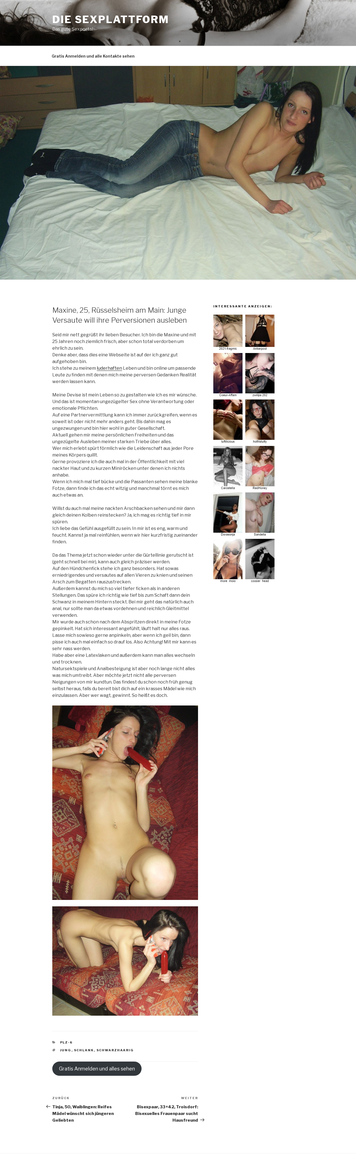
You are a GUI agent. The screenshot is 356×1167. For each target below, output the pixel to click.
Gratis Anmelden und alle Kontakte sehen (93, 56)
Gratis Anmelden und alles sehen (97, 1069)
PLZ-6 (66, 1042)
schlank (84, 1050)
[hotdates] (244, 582)
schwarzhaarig (115, 1050)
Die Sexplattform (110, 19)
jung (65, 1050)
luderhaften (109, 368)
